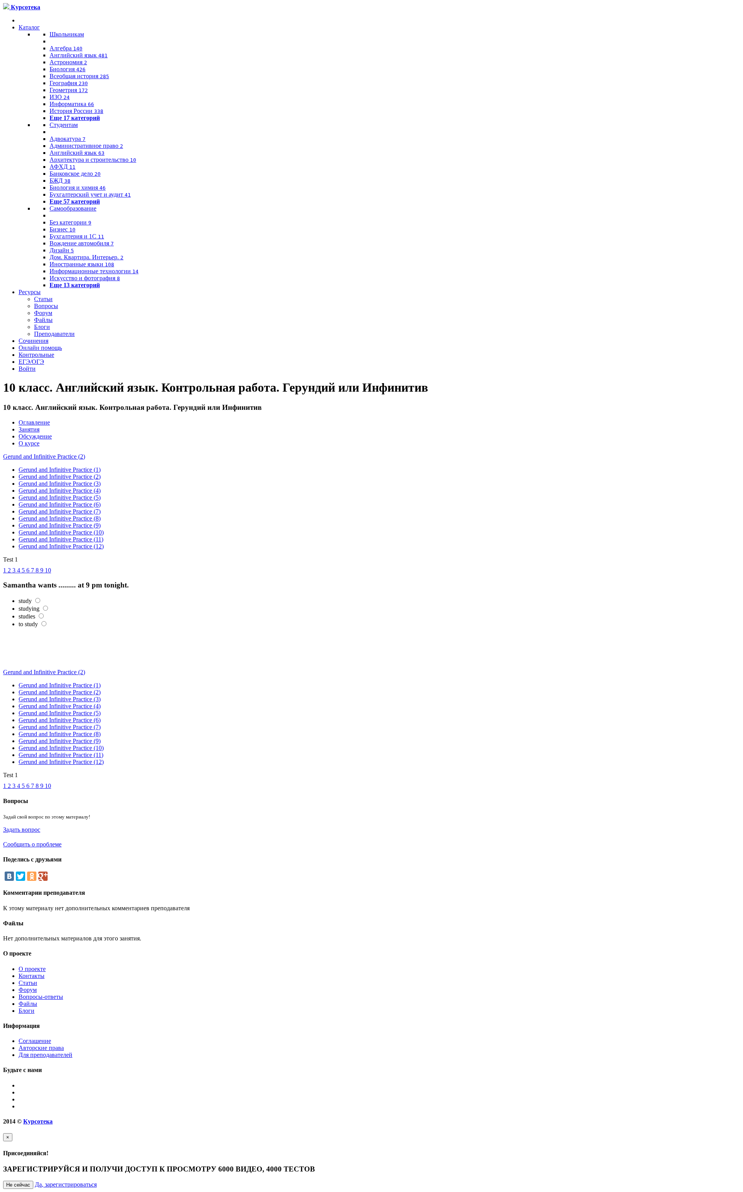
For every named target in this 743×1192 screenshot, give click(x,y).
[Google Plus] (43, 876)
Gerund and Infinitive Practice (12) (61, 546)
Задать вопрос (21, 829)
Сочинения (33, 340)
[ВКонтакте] (9, 876)
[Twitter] (20, 876)
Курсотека (38, 1121)
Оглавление (34, 422)
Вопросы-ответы (41, 996)
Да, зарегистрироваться (66, 1184)
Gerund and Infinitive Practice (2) (44, 456)
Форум (43, 313)
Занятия (29, 429)
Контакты (32, 976)
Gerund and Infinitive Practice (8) (60, 518)
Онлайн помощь (40, 347)
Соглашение (35, 1041)
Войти (27, 368)
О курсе (29, 443)
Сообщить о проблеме (32, 844)
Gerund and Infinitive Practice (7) (60, 511)
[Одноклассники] (31, 876)
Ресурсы (30, 292)
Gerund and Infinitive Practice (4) (60, 490)
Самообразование (73, 208)
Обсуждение (35, 436)
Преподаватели (54, 334)
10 (48, 570)
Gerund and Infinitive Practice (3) (60, 483)
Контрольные (36, 354)
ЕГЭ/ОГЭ (31, 361)
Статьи (43, 299)
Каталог (29, 27)
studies (27, 616)
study (25, 601)
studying (29, 608)
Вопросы (46, 306)
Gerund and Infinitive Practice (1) (60, 469)
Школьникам (67, 34)
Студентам (64, 125)
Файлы (43, 320)
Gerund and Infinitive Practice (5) (60, 497)
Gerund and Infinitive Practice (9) (60, 525)
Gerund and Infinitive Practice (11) (61, 539)
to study (28, 624)
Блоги (42, 327)
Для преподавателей (45, 1055)
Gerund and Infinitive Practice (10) (61, 532)
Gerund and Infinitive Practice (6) (60, 504)
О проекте (32, 969)
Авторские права (41, 1048)
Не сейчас (18, 1185)
